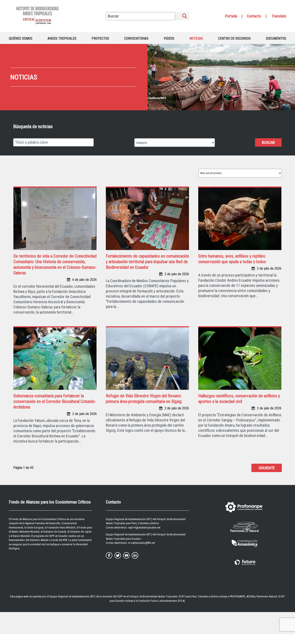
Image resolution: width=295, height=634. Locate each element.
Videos (169, 38)
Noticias (196, 38)
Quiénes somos (20, 38)
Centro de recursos (234, 38)
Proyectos (100, 38)
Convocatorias (136, 38)
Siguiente (267, 468)
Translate (279, 16)
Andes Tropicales (62, 38)
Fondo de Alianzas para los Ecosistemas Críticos (38, 519)
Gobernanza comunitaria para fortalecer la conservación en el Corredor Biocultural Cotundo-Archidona (54, 401)
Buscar (268, 142)
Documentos (276, 38)
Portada (231, 16)
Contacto (254, 16)
